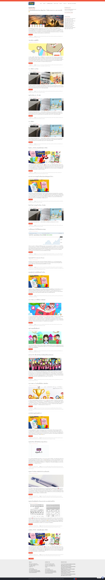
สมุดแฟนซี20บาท (52, 268)
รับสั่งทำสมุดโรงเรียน (43, 36)
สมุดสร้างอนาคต (59, 324)
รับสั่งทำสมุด (39, 36)
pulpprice (37, 253)
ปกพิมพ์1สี (40, 225)
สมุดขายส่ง (60, 466)
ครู (38, 91)
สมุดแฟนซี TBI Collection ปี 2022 (36, 257)
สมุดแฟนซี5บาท (56, 268)
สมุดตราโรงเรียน (48, 36)
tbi (36, 117)
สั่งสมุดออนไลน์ (35, 325)
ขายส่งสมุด (43, 496)
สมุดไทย (33, 92)
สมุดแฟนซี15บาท (48, 268)
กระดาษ (40, 253)
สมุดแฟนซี (40, 268)
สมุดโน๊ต (39, 467)
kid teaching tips (38, 172)
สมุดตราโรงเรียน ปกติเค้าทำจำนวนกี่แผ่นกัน (39, 471)
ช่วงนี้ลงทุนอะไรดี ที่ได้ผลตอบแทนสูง (37, 229)
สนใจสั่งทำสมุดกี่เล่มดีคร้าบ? (35, 413)
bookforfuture (38, 324)
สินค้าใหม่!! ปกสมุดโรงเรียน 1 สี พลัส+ (37, 205)
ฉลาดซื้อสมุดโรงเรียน (49, 3)
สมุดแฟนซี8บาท (60, 268)
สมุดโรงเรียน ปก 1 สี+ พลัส (35, 95)
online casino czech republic (72, 3)
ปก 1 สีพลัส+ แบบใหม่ (33, 68)
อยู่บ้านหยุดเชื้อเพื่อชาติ (34, 328)
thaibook (37, 13)
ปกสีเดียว (43, 225)
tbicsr (40, 324)
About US (61, 3)
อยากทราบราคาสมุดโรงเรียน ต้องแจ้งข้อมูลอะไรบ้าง (41, 176)
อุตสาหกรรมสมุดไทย (34, 37)
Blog (32, 36)
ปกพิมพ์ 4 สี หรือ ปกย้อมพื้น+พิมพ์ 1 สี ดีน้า (38, 530)
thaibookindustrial (43, 466)
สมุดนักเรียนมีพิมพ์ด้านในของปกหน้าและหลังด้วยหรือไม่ (42, 501)
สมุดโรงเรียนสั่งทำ (59, 36)
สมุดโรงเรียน (55, 36)
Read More (30, 34)
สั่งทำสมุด (31, 37)
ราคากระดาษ (55, 253)
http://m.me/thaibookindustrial (36, 571)
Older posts (31, 558)
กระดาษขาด (42, 253)
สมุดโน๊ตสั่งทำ (40, 497)
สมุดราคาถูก (36, 467)
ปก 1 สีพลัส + (31, 121)
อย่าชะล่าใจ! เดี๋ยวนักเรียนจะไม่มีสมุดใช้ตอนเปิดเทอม (41, 354)
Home (41, 3)
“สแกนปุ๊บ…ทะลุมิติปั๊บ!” (34, 40)
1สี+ (36, 225)
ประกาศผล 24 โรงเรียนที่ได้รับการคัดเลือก (38, 383)
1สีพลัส (38, 225)
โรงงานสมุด (38, 37)
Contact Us (64, 3)
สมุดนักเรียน (52, 36)
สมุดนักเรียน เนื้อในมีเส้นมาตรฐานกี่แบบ (38, 441)
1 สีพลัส (37, 91)
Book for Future (56, 3)
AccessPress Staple (54, 578)
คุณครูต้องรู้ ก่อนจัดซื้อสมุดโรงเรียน (37, 272)
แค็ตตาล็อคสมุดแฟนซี (39, 269)
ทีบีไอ (39, 91)
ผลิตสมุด (37, 36)
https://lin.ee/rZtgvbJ (37, 570)
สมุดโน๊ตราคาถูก (42, 467)
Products (44, 3)
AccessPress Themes (61, 578)
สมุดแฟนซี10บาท (44, 268)
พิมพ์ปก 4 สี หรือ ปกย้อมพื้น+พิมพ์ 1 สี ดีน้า (38, 147)
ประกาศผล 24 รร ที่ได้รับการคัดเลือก (37, 299)
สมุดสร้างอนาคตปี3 (44, 409)
